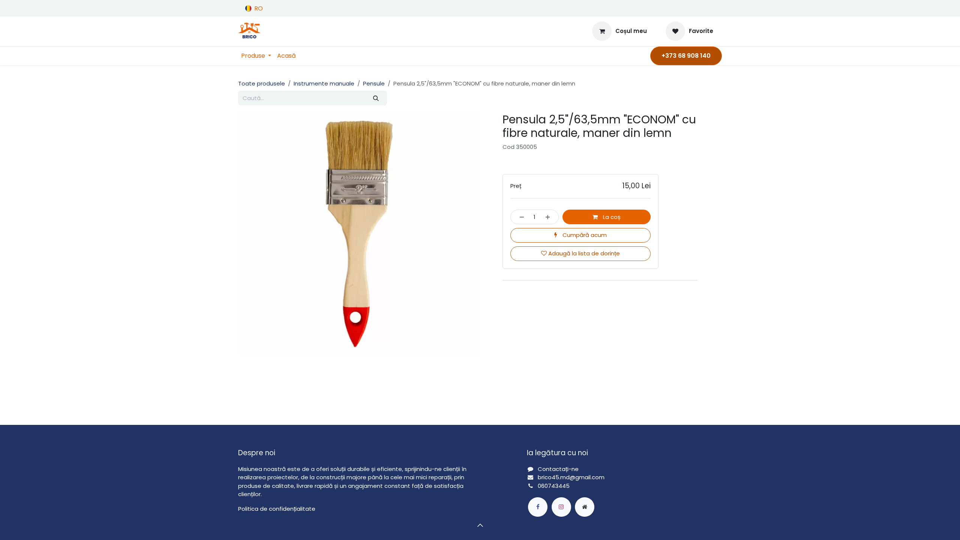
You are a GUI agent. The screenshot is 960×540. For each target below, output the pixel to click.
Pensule (374, 83)
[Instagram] (561, 507)
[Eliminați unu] (519, 217)
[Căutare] (375, 98)
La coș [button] (611, 217)
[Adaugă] (550, 217)
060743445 (554, 486)
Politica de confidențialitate (276, 509)
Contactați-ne (558, 469)
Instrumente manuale (324, 83)
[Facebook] (538, 507)
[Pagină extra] (584, 507)
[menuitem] (256, 55)
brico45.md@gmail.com (572, 477)
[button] (480, 525)
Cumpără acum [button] (584, 235)
